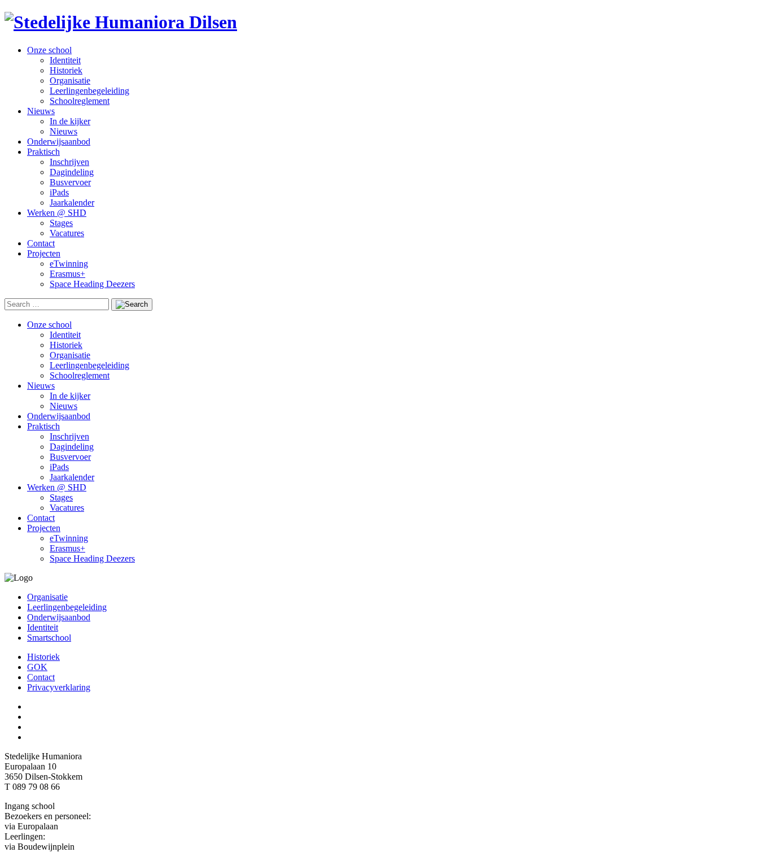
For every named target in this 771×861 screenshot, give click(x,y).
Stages (61, 223)
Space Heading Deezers (92, 284)
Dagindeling (72, 172)
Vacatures (67, 233)
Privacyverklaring (58, 687)
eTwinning (69, 263)
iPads (59, 192)
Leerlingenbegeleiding (89, 90)
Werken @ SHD (56, 213)
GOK (37, 667)
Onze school (49, 50)
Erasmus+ (67, 274)
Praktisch (43, 151)
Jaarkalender (72, 202)
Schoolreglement (79, 101)
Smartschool (49, 637)
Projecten (43, 253)
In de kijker (70, 121)
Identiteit (65, 60)
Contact (41, 243)
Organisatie (70, 80)
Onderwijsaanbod (58, 141)
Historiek (66, 70)
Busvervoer (70, 182)
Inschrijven (69, 162)
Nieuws (41, 111)
